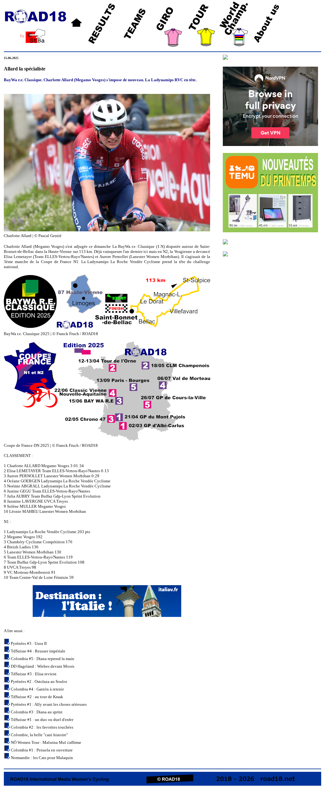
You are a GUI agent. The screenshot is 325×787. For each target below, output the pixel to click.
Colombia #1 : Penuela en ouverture (42, 750)
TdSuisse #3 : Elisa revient (33, 673)
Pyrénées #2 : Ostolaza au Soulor (39, 681)
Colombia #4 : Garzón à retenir (37, 689)
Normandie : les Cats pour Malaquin (42, 757)
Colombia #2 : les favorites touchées (42, 727)
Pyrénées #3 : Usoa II (29, 643)
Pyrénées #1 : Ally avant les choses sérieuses (49, 704)
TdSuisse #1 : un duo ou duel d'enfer (42, 719)
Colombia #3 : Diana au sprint (37, 712)
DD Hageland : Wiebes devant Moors (42, 666)
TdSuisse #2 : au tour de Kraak (37, 696)
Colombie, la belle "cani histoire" (39, 734)
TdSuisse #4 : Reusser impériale (38, 651)
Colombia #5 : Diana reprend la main (42, 658)
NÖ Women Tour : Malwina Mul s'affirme (46, 742)
